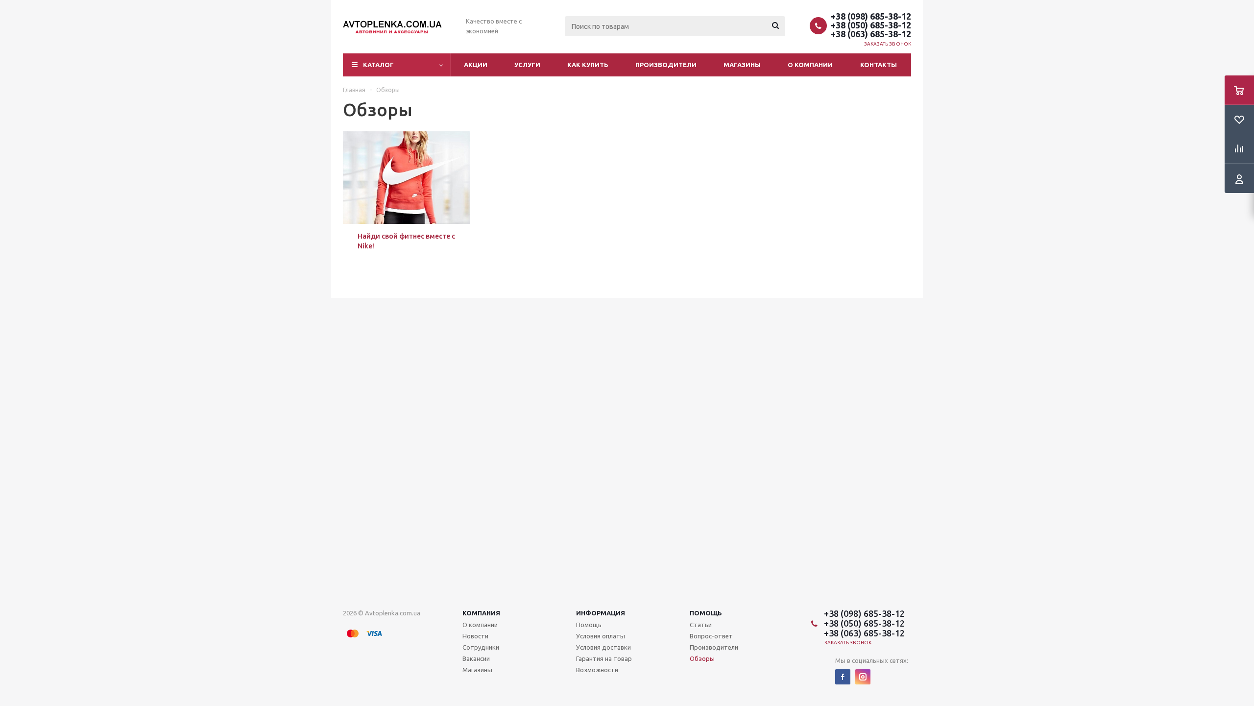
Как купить (587, 64)
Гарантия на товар (604, 658)
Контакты (878, 64)
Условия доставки (603, 647)
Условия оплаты (600, 636)
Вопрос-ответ (711, 636)
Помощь (706, 612)
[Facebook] (842, 676)
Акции (475, 64)
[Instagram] (862, 676)
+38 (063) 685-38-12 (871, 33)
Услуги (527, 64)
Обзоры (702, 658)
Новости (475, 636)
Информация (600, 612)
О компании (810, 64)
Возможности (597, 669)
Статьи (701, 624)
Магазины (742, 64)
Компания (481, 612)
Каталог (378, 64)
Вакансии (476, 658)
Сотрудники (480, 647)
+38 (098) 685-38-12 (871, 16)
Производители (666, 64)
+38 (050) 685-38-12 (871, 25)
